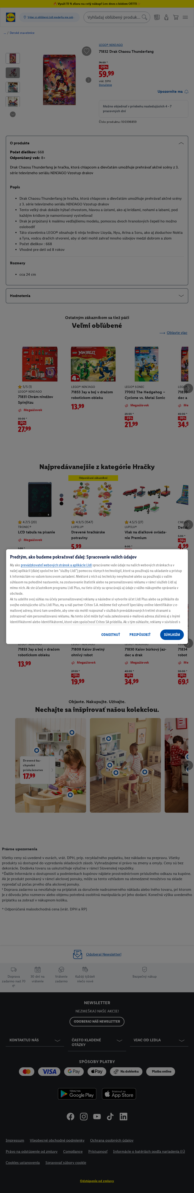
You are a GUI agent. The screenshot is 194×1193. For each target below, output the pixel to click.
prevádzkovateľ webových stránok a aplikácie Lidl (56, 565)
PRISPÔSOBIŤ (139, 634)
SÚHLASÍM (172, 634)
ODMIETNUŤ (110, 634)
